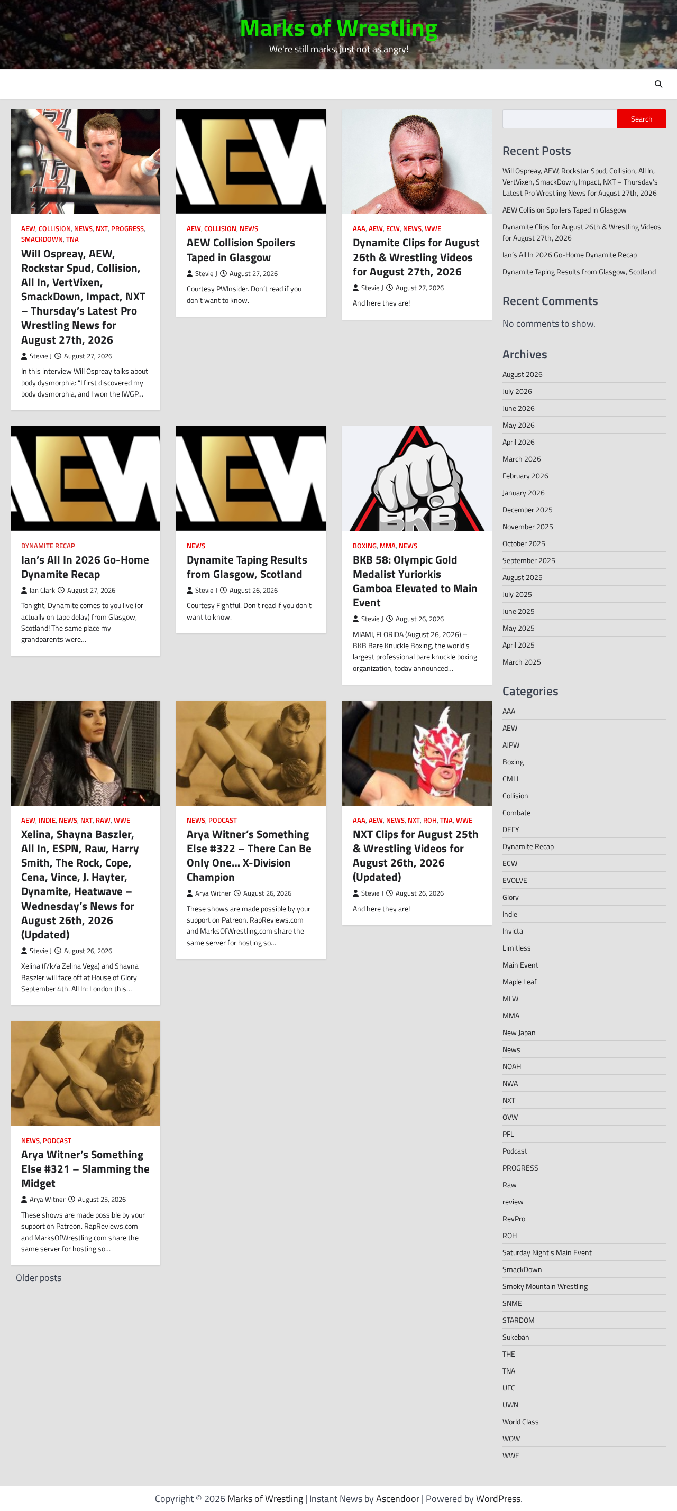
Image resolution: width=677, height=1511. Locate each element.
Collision (55, 229)
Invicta (512, 930)
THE (508, 1353)
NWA (510, 1083)
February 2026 (525, 475)
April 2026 (518, 441)
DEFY (510, 829)
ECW (393, 229)
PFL (508, 1133)
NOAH (511, 1066)
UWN (510, 1404)
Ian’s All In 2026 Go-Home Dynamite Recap (85, 566)
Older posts (38, 1277)
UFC (508, 1387)
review (513, 1201)
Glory (510, 896)
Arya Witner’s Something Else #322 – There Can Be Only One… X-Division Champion (249, 855)
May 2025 (518, 627)
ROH (430, 820)
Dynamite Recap (48, 546)
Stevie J (41, 356)
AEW (28, 229)
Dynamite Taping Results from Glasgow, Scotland (247, 566)
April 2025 (518, 644)
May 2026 (518, 424)
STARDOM (518, 1319)
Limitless (516, 947)
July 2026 (517, 391)
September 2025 (528, 560)
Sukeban (515, 1336)
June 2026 (518, 407)
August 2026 (522, 374)
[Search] (658, 84)
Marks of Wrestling (338, 27)
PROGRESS (127, 229)
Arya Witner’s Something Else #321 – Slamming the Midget (85, 1168)
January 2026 (523, 492)
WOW (511, 1438)
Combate (516, 812)
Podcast (222, 820)
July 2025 (517, 594)
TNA (72, 239)
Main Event (520, 964)
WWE (433, 229)
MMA (388, 546)
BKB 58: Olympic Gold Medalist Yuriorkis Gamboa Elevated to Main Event (415, 581)
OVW (510, 1116)
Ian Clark (42, 590)
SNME (512, 1303)
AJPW (510, 744)
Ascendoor (397, 1498)
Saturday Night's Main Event (547, 1252)
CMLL (511, 778)
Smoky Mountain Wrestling (545, 1286)
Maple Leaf (519, 981)
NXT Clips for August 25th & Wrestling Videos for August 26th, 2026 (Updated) (416, 855)
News (83, 229)
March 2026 (521, 458)
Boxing (365, 546)
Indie (47, 820)
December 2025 (527, 509)
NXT (102, 229)
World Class (520, 1421)
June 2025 (518, 610)
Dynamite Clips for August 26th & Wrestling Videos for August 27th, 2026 (416, 256)
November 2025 (527, 526)
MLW (510, 998)
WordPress (498, 1498)
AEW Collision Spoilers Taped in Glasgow (241, 249)
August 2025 (522, 577)
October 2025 (523, 543)
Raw (103, 820)
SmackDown (42, 239)
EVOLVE (514, 880)
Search (642, 119)
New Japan (519, 1032)
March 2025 (521, 661)
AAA (359, 229)
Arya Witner (213, 893)
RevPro (513, 1218)
